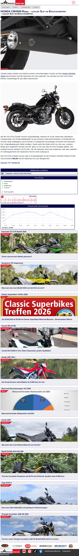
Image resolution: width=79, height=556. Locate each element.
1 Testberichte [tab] (25, 7)
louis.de (4, 163)
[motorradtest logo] (10, 551)
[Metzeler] (61, 546)
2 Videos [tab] (36, 7)
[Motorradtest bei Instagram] (29, 551)
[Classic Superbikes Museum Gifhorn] (71, 546)
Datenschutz (4, 554)
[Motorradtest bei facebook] (40, 551)
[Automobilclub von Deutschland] (31, 546)
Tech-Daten (6, 7)
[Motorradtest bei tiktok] (35, 551)
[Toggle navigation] (73, 2)
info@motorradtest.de (52, 551)
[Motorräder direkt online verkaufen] (17, 546)
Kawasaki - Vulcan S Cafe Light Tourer (18, 173)
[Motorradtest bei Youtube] (24, 551)
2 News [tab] (15, 7)
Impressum (66, 551)
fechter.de (16, 163)
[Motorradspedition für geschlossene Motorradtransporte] (45, 546)
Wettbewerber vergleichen (39, 170)
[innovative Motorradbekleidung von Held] (4, 546)
